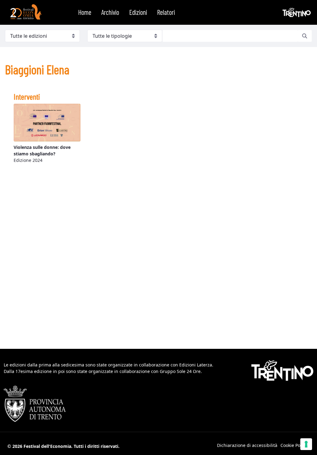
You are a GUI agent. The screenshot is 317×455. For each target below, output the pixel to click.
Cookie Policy (293, 445)
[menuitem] (84, 12)
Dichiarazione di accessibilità (247, 445)
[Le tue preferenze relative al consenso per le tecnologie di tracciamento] (306, 444)
